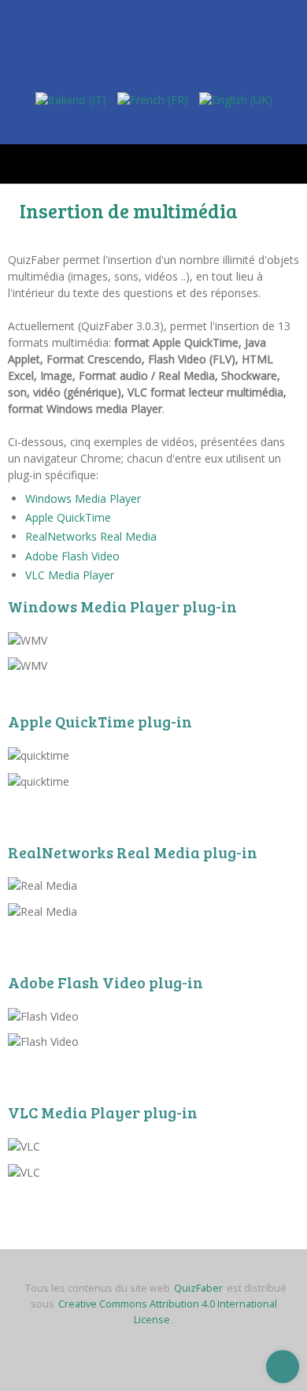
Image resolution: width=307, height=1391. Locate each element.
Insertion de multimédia (129, 210)
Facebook (140, 123)
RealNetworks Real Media (91, 536)
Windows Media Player (83, 498)
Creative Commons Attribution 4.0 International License (167, 1311)
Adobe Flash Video (72, 556)
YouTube (171, 123)
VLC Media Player (69, 574)
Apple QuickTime (68, 517)
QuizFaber (198, 1288)
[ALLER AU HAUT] (282, 1366)
